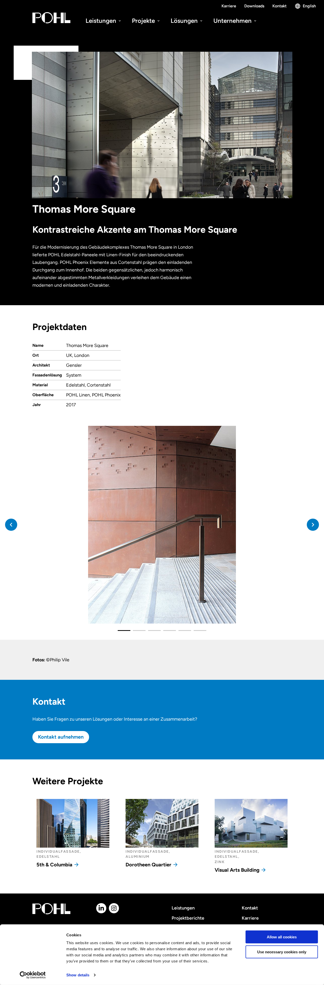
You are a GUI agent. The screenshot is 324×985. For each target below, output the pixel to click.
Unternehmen (233, 20)
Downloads (254, 6)
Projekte (144, 20)
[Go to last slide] (11, 525)
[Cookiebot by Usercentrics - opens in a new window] (33, 975)
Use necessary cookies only (281, 952)
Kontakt (279, 6)
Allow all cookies (282, 937)
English (309, 6)
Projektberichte (188, 918)
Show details (77, 975)
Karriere (228, 6)
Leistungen (102, 20)
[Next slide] (313, 525)
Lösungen (185, 20)
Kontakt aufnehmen (61, 737)
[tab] (124, 630)
